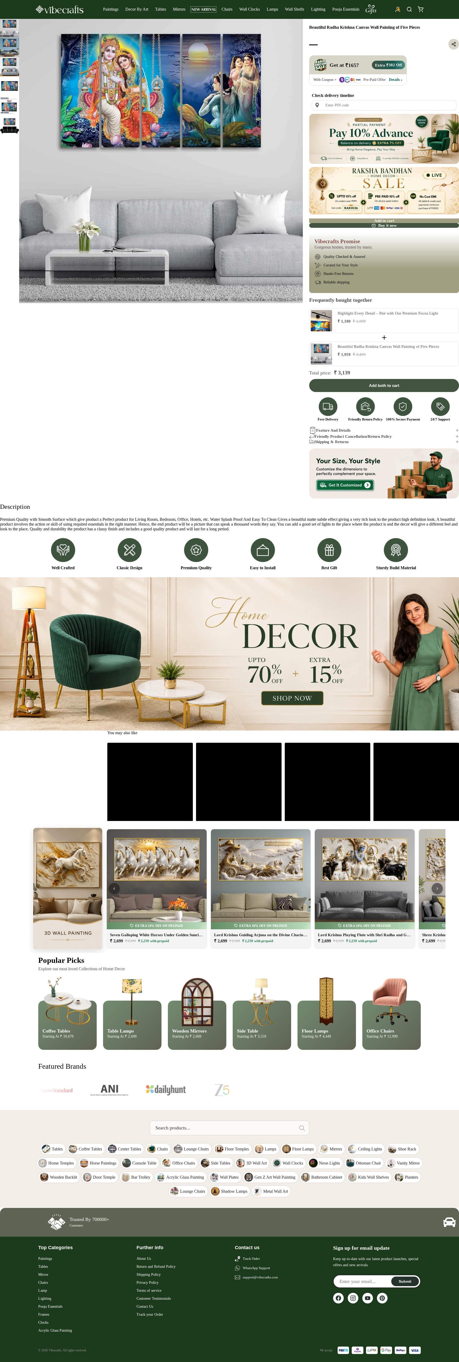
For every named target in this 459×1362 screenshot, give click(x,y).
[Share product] (453, 44)
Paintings (110, 9)
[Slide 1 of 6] (9, 28)
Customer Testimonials (154, 1299)
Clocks (43, 1322)
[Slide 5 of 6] (9, 105)
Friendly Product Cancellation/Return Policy (353, 436)
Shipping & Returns (331, 442)
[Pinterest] (382, 1298)
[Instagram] (353, 1298)
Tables (160, 9)
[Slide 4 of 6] (9, 86)
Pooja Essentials (345, 9)
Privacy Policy (148, 1283)
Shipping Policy (149, 1275)
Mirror (43, 1275)
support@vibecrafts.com (260, 1277)
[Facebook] (338, 1298)
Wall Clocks (249, 9)
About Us (144, 1259)
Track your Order (150, 1314)
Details (394, 79)
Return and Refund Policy (156, 1267)
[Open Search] (409, 9)
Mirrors (179, 9)
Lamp (42, 1291)
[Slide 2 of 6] (9, 47)
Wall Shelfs (294, 9)
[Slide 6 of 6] (9, 124)
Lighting (318, 9)
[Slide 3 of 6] (9, 66)
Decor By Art (136, 9)
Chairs (227, 9)
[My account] (398, 9)
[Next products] (437, 888)
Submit (405, 1281)
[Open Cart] (420, 9)
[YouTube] (367, 1298)
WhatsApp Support (256, 1268)
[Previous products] (114, 888)
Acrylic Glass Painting (55, 1330)
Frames (43, 1314)
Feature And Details (333, 430)
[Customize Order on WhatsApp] (384, 473)
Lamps (272, 9)
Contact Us (145, 1307)
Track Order (251, 1259)
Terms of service (149, 1291)
